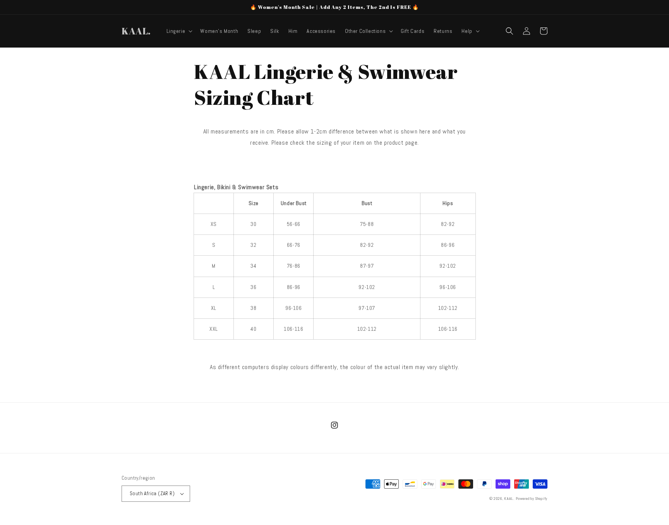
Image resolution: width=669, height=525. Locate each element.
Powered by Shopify (531, 498)
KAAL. (509, 498)
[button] (179, 31)
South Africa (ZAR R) (152, 493)
